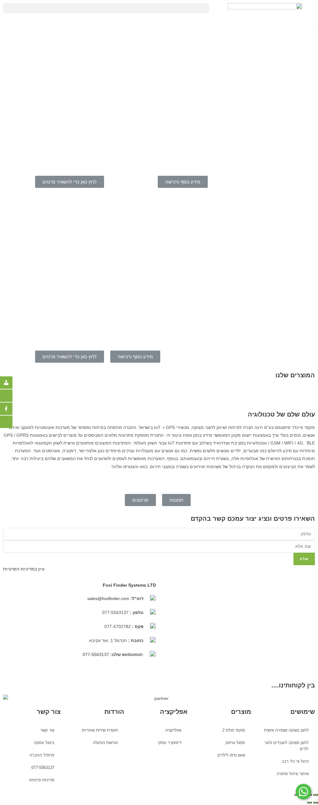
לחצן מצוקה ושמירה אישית (286, 730)
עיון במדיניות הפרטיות (23, 568)
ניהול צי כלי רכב (295, 761)
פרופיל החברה (42, 755)
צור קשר (47, 730)
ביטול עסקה (44, 742)
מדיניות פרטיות (41, 780)
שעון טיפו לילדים (231, 755)
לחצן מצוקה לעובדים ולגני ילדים (287, 745)
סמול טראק (235, 742)
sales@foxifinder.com (108, 598)
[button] (106, 8)
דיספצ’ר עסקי (169, 742)
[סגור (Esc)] (315, 795)
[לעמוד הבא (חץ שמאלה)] (309, 802)
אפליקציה (173, 730)
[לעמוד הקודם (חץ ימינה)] (315, 802)
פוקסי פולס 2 (233, 730)
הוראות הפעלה (105, 742)
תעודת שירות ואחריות (100, 730)
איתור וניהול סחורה (293, 773)
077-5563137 (96, 654)
